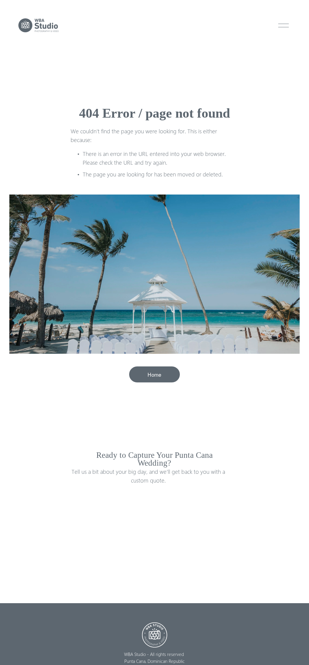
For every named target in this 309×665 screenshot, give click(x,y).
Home (154, 374)
